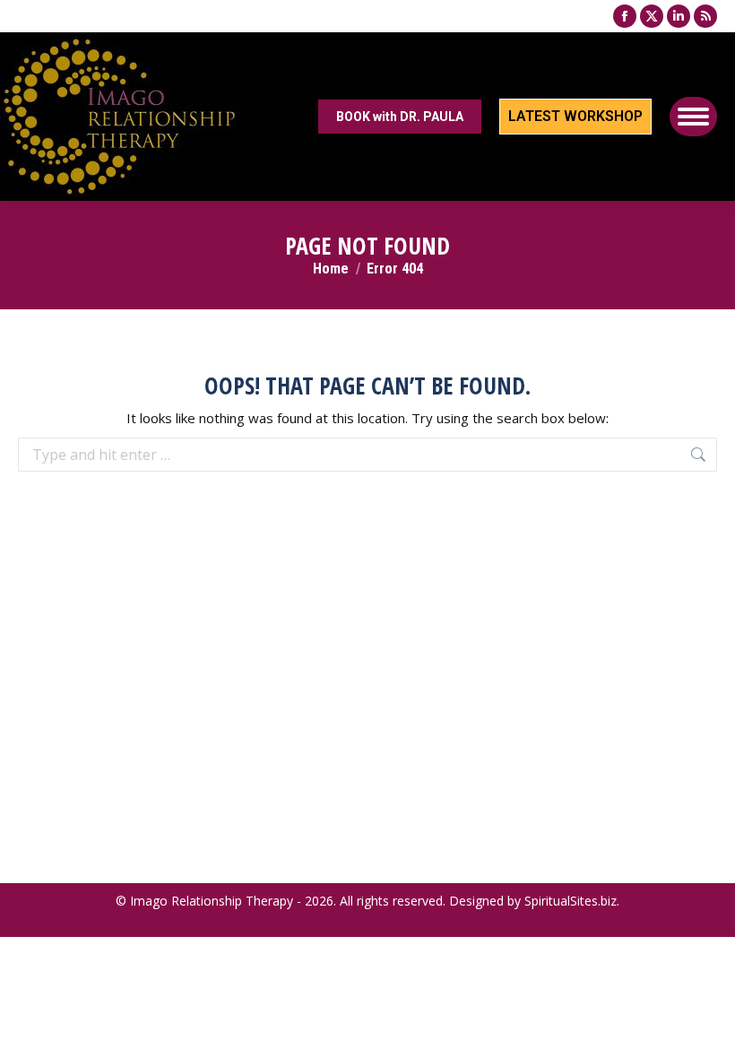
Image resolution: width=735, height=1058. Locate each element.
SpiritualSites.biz (570, 900)
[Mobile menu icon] (693, 116)
